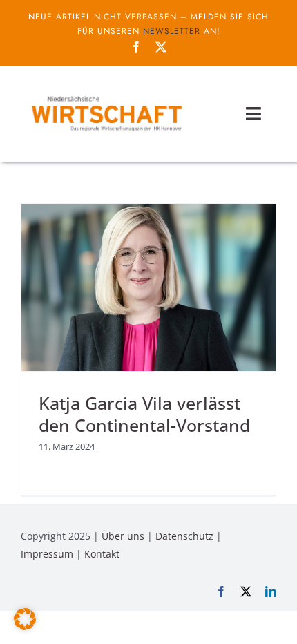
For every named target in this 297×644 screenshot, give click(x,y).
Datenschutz (184, 535)
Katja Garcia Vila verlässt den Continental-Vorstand (144, 414)
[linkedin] (270, 591)
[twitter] (160, 47)
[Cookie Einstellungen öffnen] (25, 626)
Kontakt (101, 553)
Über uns (123, 535)
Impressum (47, 553)
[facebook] (136, 47)
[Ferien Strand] (106, 94)
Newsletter (171, 31)
